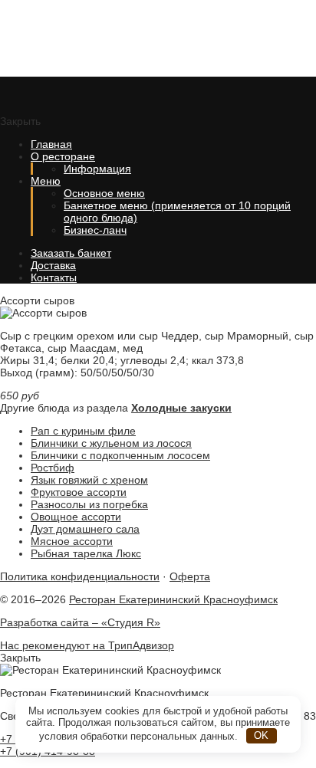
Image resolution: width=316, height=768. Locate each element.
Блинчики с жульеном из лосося (111, 443)
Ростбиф (52, 467)
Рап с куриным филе (83, 431)
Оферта (190, 576)
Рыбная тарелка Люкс (86, 553)
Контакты (54, 277)
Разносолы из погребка (89, 504)
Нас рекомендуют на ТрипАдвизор (87, 645)
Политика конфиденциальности (80, 576)
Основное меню (104, 193)
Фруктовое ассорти (79, 492)
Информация (97, 168)
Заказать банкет (71, 253)
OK (261, 735)
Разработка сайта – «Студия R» (80, 622)
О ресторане (63, 156)
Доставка (53, 265)
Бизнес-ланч (95, 230)
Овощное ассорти (76, 516)
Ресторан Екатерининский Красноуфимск (115, 38)
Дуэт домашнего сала (85, 529)
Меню (46, 181)
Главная (51, 144)
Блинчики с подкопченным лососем (120, 455)
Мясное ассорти (72, 541)
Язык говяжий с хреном (89, 480)
